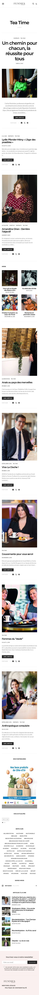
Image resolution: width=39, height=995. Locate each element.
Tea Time (23, 38)
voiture (24, 873)
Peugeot (32, 866)
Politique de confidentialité (16, 988)
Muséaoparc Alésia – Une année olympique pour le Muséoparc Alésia (23, 910)
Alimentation (6, 378)
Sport (33, 871)
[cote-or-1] (19, 785)
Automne (20, 833)
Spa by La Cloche (22, 871)
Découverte (21, 856)
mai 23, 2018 (5, 729)
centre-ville (9, 846)
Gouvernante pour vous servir (17, 554)
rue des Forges (25, 868)
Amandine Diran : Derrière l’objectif (16, 230)
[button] (36, 4)
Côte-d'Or (11, 851)
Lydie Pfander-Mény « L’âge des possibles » (18, 141)
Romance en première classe (29, 313)
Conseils (15, 848)
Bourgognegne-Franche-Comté (16, 843)
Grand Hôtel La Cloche (14, 861)
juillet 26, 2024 (16, 923)
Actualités (5, 225)
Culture (32, 848)
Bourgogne (29, 838)
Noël (24, 866)
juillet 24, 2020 (6, 145)
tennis (6, 873)
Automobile (31, 833)
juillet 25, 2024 (9, 292)
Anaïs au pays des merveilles (17, 382)
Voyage (33, 873)
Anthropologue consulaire (15, 725)
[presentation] (4, 819)
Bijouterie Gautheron (13, 838)
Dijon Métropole (28, 853)
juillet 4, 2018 (6, 642)
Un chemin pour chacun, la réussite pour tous (19, 50)
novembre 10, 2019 (29, 316)
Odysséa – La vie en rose (20, 941)
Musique (7, 866)
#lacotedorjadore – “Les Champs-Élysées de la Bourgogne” (24, 920)
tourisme (15, 873)
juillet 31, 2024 (16, 914)
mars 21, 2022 (19, 63)
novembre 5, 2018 (7, 557)
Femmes (31, 856)
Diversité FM (9, 856)
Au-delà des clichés (29, 288)
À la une (4, 136)
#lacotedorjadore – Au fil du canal (24, 930)
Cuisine (23, 848)
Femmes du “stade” (12, 638)
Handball (29, 861)
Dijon (17, 853)
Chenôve (20, 846)
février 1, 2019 (6, 386)
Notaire (16, 866)
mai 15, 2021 (29, 290)
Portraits (16, 38)
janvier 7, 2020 (6, 235)
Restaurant (12, 868)
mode (32, 863)
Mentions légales (8, 985)
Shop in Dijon (8, 871)
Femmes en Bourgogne (19, 858)
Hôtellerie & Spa (7, 463)
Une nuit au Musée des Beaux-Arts (10, 289)
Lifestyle (12, 225)
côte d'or (8, 853)
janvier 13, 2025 (16, 904)
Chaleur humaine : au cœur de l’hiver (10, 313)
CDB (32, 843)
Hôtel (15, 863)
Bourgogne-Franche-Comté (19, 841)
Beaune (14, 836)
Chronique (30, 846)
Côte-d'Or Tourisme (25, 851)
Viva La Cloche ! (10, 467)
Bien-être (23, 836)
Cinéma (6, 848)
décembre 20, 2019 (10, 316)
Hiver (7, 863)
